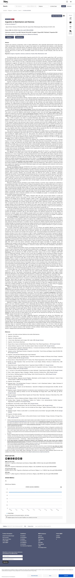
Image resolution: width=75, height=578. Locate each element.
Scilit (39, 540)
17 (11, 149)
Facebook (58, 537)
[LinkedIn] (11, 459)
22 (36, 443)
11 (23, 211)
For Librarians (23, 540)
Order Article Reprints (56, 16)
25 (21, 184)
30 (22, 257)
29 (15, 254)
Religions (10, 10)
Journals (5, 10)
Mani (36, 53)
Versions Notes (19, 37)
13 (20, 135)
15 (50, 140)
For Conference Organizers (26, 545)
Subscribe (5, 562)
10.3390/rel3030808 (27, 10)
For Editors (22, 539)
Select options (6, 556)
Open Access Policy (7, 539)
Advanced (69, 6)
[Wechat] (16, 459)
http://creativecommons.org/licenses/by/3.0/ (39, 451)
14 (25, 135)
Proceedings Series (42, 547)
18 (18, 155)
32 (48, 285)
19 (33, 156)
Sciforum (40, 535)
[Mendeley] (21, 459)
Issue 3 (19, 10)
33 (24, 308)
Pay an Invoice (6, 537)
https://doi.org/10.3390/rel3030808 (25, 30)
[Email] (6, 459)
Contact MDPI (5, 540)
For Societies (23, 544)
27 (30, 447)
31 (25, 264)
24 (16, 184)
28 (6, 241)
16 (55, 140)
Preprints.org (41, 539)
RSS (25, 526)
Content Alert (30, 526)
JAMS (39, 545)
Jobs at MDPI (5, 542)
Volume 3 (15, 10)
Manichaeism (41, 53)
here (28, 515)
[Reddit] (19, 459)
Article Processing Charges (8, 535)
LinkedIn (58, 535)
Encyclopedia (41, 544)
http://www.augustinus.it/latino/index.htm (18, 421)
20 (40, 156)
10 (39, 129)
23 (35, 444)
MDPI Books (40, 537)
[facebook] (14, 459)
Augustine (17, 53)
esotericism (28, 53)
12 (12, 135)
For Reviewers (23, 537)
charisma (23, 53)
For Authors (22, 535)
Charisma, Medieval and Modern (30, 34)
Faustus (33, 53)
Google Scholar (39, 340)
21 (15, 165)
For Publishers (23, 542)
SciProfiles (40, 542)
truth (46, 53)
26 (14, 191)
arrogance (12, 53)
